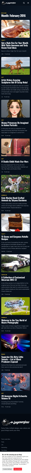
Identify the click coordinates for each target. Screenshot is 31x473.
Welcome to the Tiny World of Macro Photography (14, 321)
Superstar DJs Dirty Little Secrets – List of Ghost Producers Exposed (12, 359)
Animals (4, 195)
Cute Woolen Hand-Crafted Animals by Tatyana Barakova (14, 199)
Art (2, 77)
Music (3, 354)
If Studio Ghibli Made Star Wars (14, 161)
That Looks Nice (5, 439)
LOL (2, 444)
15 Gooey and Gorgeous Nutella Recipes (14, 238)
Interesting (4, 447)
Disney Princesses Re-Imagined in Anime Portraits (14, 124)
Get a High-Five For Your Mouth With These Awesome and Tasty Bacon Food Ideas (14, 45)
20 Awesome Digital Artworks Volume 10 (14, 397)
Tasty (3, 40)
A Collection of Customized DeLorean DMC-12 (13, 278)
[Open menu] (28, 3)
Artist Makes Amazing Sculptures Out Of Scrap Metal (14, 81)
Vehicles (4, 274)
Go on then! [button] (18, 469)
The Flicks (4, 450)
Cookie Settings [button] (7, 469)
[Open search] (23, 3)
